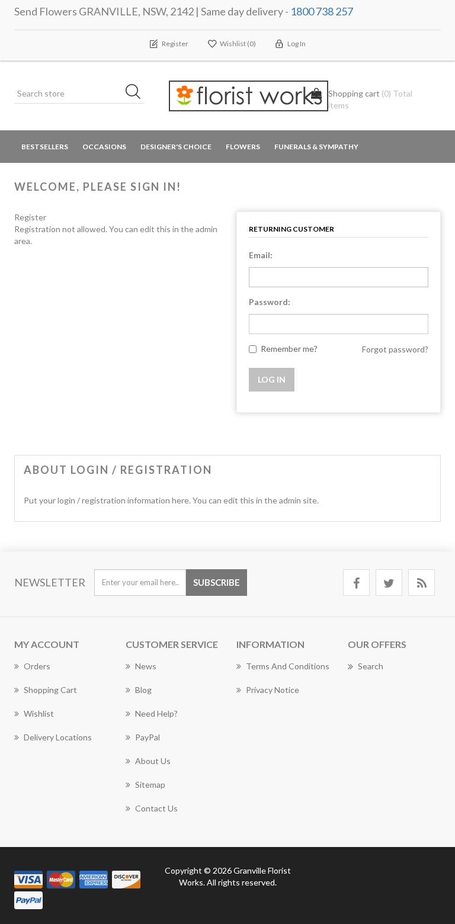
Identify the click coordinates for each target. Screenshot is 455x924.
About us (153, 761)
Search (370, 666)
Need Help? (156, 713)
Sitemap (150, 784)
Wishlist (39, 713)
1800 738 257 (321, 11)
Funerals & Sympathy (316, 146)
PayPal (147, 737)
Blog (143, 690)
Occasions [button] (104, 146)
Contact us (156, 808)
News (145, 666)
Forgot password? (395, 349)
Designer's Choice (176, 146)
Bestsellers (44, 146)
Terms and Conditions (287, 666)
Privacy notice (272, 690)
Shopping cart (50, 690)
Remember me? (289, 349)
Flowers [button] (243, 146)
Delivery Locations (58, 737)
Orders (37, 666)
